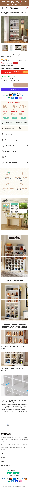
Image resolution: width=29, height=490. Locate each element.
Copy (25, 71)
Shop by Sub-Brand (7, 465)
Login (19, 128)
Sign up (14, 128)
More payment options (14, 93)
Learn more (17, 123)
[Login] (22, 8)
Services (3, 457)
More (2, 461)
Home (2, 12)
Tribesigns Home (6, 453)
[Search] (6, 8)
